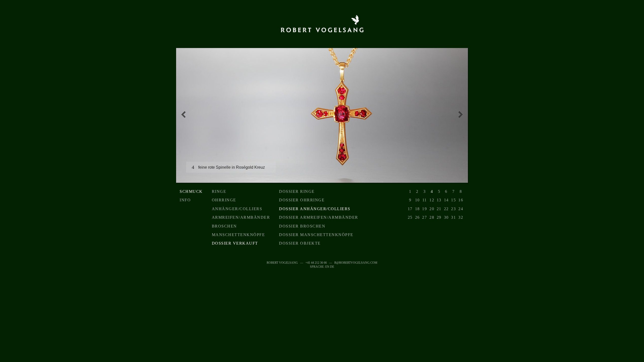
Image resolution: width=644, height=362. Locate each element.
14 (446, 200)
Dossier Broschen (302, 226)
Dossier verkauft (235, 243)
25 (410, 217)
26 (417, 217)
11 (424, 200)
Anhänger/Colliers (237, 209)
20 (431, 209)
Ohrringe (224, 200)
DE (332, 266)
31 (453, 217)
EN (327, 266)
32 (460, 217)
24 (460, 209)
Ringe (219, 191)
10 (417, 200)
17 (410, 209)
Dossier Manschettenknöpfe (316, 235)
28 (431, 217)
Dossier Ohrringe (302, 200)
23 (453, 209)
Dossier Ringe (297, 191)
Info (185, 200)
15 (453, 200)
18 (417, 209)
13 (439, 200)
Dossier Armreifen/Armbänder (318, 217)
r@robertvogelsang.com (355, 262)
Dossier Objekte (300, 243)
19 (424, 209)
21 (439, 209)
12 (431, 200)
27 (424, 217)
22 (446, 209)
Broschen (224, 226)
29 (439, 217)
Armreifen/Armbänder (241, 217)
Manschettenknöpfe (238, 235)
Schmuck (191, 191)
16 (460, 200)
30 (446, 217)
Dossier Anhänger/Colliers (314, 209)
